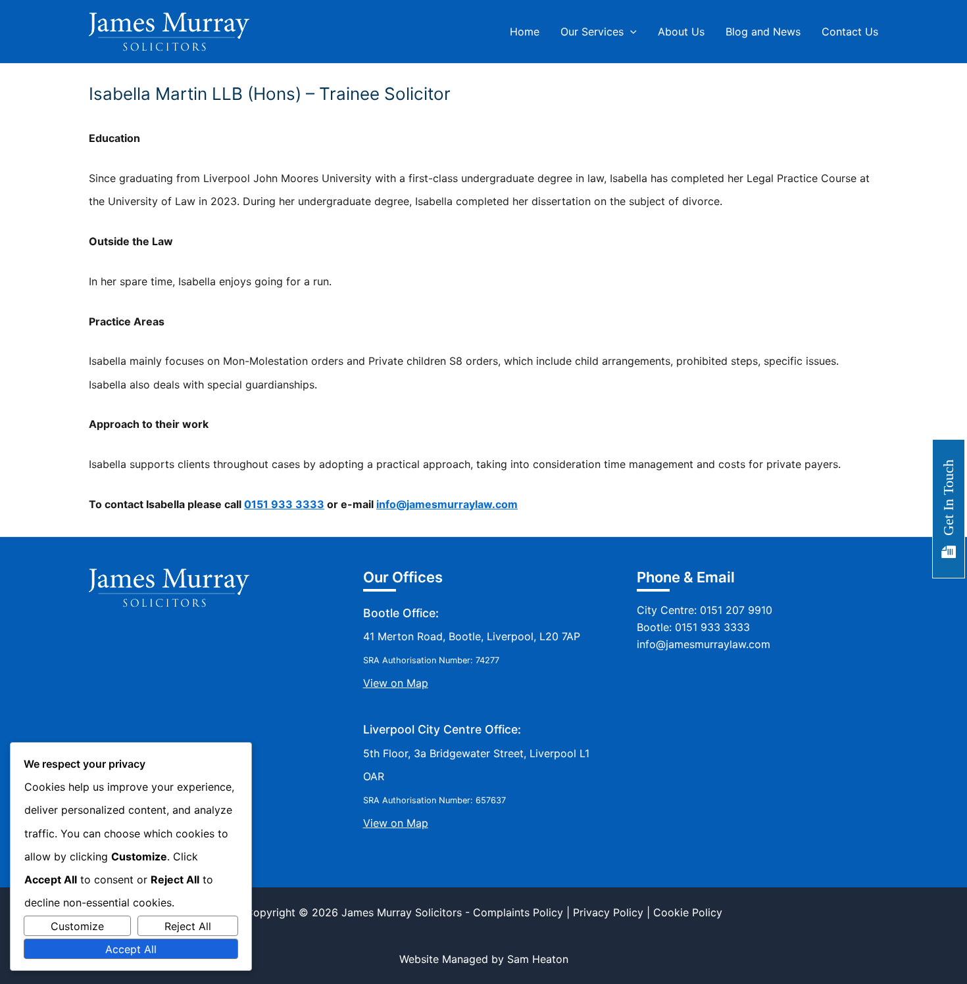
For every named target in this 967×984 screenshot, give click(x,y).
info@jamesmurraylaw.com (447, 504)
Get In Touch (948, 497)
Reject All (187, 926)
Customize (77, 926)
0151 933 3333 (284, 504)
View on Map (395, 683)
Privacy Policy (608, 912)
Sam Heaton (537, 959)
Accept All (131, 949)
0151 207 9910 (736, 610)
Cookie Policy (687, 912)
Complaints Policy (518, 912)
